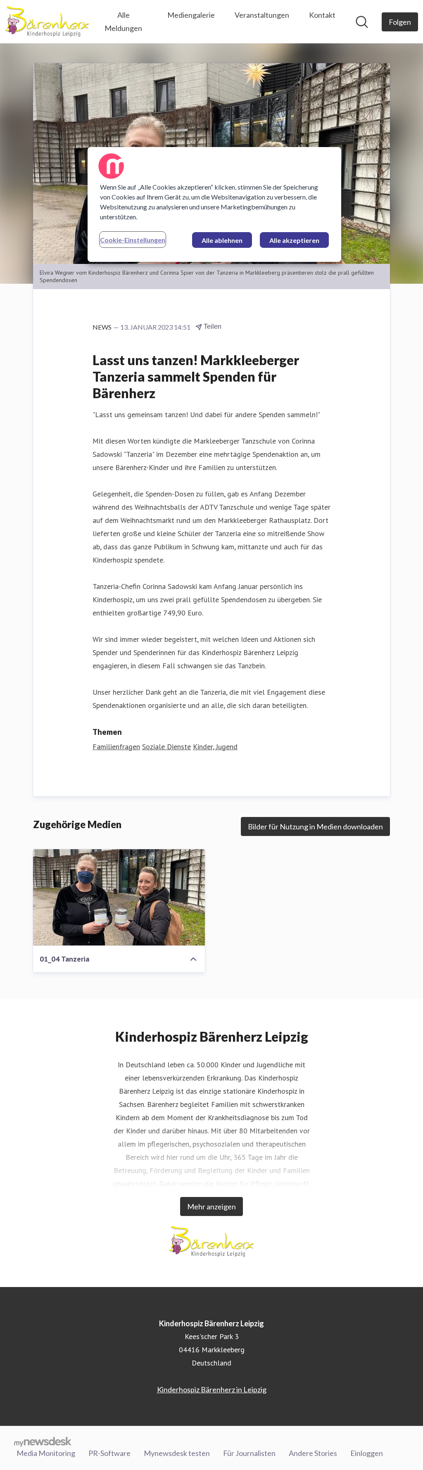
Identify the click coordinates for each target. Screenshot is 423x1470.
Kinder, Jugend (215, 746)
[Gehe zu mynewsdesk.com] (43, 1441)
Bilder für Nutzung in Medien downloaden (315, 826)
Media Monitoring (46, 1453)
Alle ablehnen (222, 240)
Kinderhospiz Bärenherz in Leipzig (211, 1389)
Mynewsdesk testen (177, 1453)
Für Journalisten (249, 1453)
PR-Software (109, 1453)
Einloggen (366, 1453)
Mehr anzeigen (211, 1206)
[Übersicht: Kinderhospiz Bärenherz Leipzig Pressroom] (47, 21)
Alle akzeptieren (294, 240)
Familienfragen (116, 746)
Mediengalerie (191, 14)
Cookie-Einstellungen (132, 240)
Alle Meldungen (123, 21)
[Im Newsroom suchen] (361, 21)
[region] (214, 204)
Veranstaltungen (262, 14)
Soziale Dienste (166, 746)
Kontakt (322, 14)
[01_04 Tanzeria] (119, 897)
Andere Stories (313, 1453)
